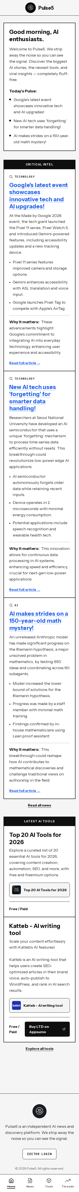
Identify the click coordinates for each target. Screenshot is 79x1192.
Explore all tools (40, 1048)
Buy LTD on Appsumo (39, 1029)
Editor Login (39, 1154)
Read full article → (24, 363)
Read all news (39, 805)
